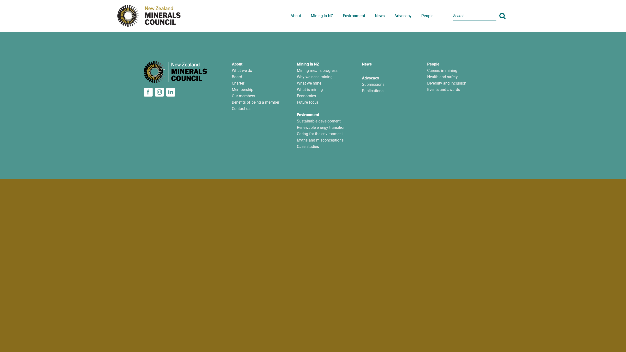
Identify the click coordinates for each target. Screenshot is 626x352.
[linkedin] (170, 92)
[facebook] (148, 92)
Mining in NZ (308, 64)
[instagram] (159, 92)
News (367, 64)
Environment (308, 114)
